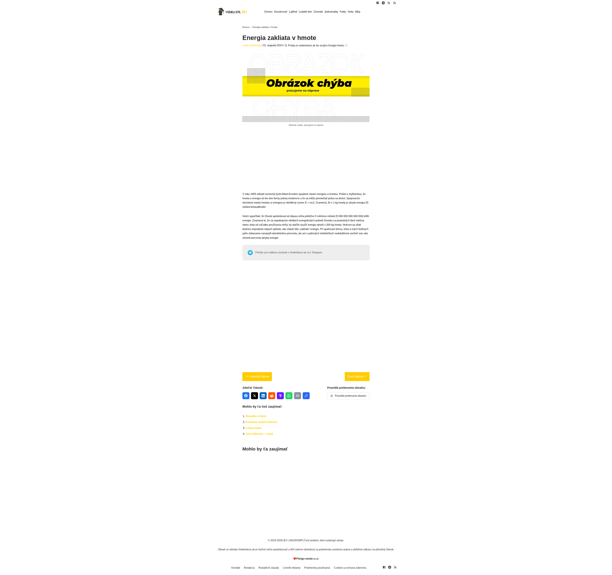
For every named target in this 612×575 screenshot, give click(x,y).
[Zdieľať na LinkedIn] (263, 395)
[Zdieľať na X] (254, 395)
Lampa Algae (253, 428)
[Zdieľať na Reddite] (271, 395)
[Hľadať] (394, 2)
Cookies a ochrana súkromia (350, 567)
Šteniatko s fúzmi (256, 416)
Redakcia (249, 567)
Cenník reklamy (291, 567)
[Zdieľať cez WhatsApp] (288, 395)
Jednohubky (331, 11)
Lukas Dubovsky (251, 45)
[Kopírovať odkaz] (306, 395)
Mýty (357, 11)
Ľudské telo (305, 11)
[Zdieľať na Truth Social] (280, 395)
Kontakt (235, 567)
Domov (268, 11)
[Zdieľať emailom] (297, 395)
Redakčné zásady (269, 567)
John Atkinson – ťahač (259, 433)
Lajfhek (293, 11)
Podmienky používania (317, 567)
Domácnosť (280, 11)
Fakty (343, 11)
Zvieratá (318, 11)
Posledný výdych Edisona (261, 422)
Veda (350, 11)
